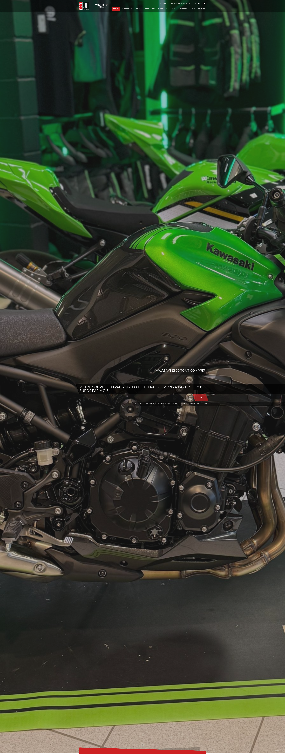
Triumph (101, 6)
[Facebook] (195, 3)
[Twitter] (198, 3)
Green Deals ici (193, 387)
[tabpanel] (142, 377)
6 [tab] (277, 750)
